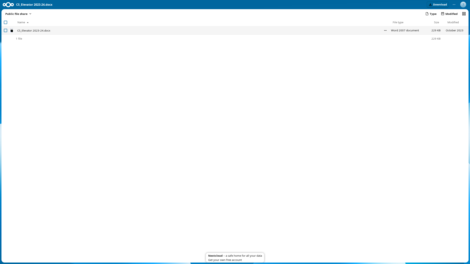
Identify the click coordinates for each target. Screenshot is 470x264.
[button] (438, 4)
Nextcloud (215, 255)
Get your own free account (225, 260)
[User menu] (463, 4)
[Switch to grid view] (464, 14)
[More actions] (454, 4)
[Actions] (385, 30)
